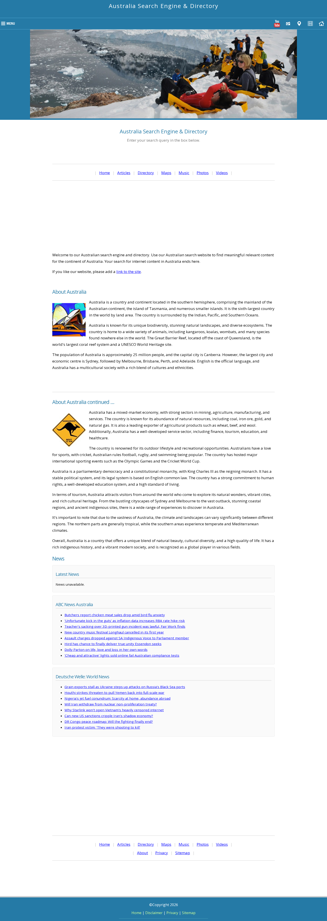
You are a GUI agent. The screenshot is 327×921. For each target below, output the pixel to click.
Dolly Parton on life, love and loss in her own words (106, 649)
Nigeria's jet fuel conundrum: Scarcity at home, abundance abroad (117, 698)
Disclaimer (154, 912)
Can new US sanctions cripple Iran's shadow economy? (109, 715)
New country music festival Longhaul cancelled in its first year (114, 632)
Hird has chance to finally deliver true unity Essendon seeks (113, 644)
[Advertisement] (163, 216)
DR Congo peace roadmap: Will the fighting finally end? (109, 721)
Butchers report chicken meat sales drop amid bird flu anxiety (115, 615)
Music (184, 172)
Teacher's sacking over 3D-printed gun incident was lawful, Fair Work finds (125, 626)
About (142, 852)
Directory (146, 172)
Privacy (161, 852)
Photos (203, 172)
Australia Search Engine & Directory (163, 6)
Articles (123, 172)
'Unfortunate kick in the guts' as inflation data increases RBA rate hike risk (125, 620)
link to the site (128, 271)
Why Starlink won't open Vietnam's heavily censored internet (114, 710)
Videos (222, 172)
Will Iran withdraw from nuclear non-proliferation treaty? (111, 704)
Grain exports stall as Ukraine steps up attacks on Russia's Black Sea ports (125, 687)
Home (104, 172)
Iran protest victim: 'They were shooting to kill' (102, 727)
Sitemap (182, 852)
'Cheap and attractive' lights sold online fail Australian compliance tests (122, 655)
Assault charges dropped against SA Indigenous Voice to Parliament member (127, 638)
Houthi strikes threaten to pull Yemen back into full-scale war (114, 692)
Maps (166, 172)
